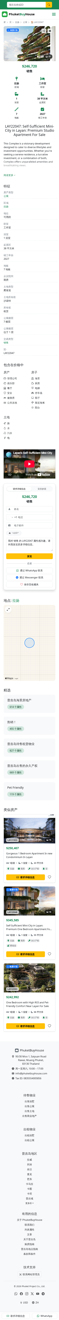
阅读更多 (8, 175)
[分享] (43, 31)
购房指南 (29, 1244)
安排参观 (42, 488)
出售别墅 (29, 1101)
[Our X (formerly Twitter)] (32, 1293)
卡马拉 (29, 1184)
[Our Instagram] (26, 1293)
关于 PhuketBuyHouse (29, 1220)
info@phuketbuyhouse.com (31, 1073)
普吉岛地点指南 (29, 1249)
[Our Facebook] (21, 1293)
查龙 (29, 1174)
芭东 (29, 1179)
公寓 (25, 22)
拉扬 (17, 22)
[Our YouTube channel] (37, 1293)
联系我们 (29, 1224)
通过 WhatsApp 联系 (31, 570)
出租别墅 (29, 1135)
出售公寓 (29, 1106)
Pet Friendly (15, 787)
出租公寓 (29, 1140)
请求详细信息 (19, 488)
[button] (29, 1203)
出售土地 (29, 1111)
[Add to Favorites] (49, 877)
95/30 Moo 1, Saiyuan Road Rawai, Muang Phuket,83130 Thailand (30, 1060)
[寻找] (49, 5)
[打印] (50, 31)
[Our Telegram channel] (43, 1293)
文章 (29, 1234)
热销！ (11, 722)
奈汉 (29, 1169)
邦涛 (29, 1164)
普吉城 (29, 1198)
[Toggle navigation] (54, 14)
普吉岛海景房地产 (19, 700)
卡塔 (29, 1193)
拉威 (29, 1159)
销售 (6, 342)
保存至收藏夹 (31, 584)
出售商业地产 (29, 1116)
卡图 (29, 1188)
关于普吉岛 (29, 1239)
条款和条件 (29, 1254)
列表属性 (29, 1229)
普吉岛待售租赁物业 (20, 744)
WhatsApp (46, 1316)
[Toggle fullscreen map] (8, 609)
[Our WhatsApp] (15, 1293)
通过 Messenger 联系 (31, 577)
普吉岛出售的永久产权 (22, 766)
